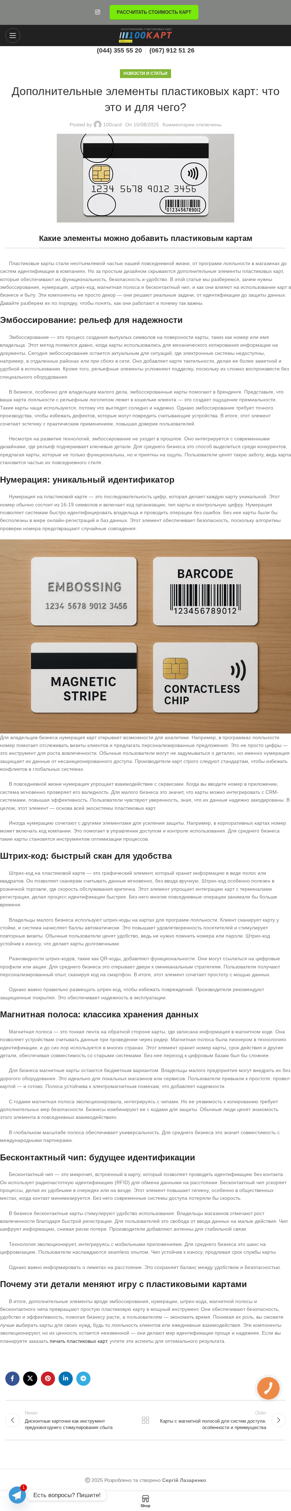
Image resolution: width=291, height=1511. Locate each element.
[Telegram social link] (83, 1379)
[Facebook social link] (12, 1379)
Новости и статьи (145, 73)
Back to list (145, 1420)
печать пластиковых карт (78, 1341)
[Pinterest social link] (48, 1379)
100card (112, 124)
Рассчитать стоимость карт (154, 12)
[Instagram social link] (97, 12)
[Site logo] (145, 35)
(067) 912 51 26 (171, 50)
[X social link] (30, 1379)
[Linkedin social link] (66, 1379)
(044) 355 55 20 (119, 50)
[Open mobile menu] (13, 35)
